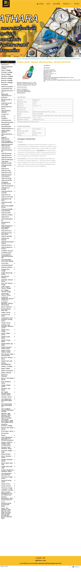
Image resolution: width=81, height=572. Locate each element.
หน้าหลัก (19, 58)
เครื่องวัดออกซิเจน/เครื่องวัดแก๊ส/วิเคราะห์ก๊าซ (33, 58)
